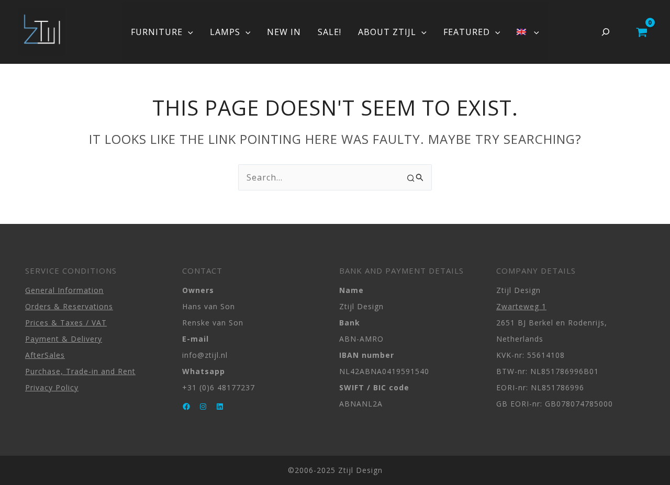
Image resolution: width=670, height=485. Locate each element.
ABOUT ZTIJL (387, 32)
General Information (64, 290)
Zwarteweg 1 (521, 306)
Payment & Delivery (63, 339)
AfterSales (45, 355)
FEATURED (466, 32)
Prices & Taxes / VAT (66, 323)
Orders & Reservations (69, 306)
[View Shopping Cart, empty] (641, 32)
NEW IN (284, 32)
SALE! (329, 32)
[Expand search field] (605, 32)
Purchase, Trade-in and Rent (80, 371)
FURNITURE (157, 32)
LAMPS (225, 32)
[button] (188, 32)
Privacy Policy (52, 387)
